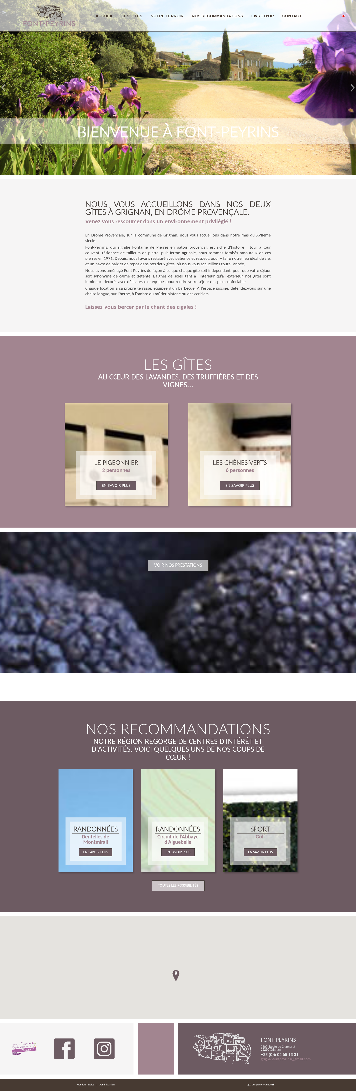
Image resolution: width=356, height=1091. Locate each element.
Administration (107, 1085)
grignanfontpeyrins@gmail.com (286, 1059)
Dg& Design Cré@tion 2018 (260, 1085)
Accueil (104, 16)
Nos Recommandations (217, 16)
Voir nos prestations (178, 565)
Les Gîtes (132, 16)
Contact (292, 16)
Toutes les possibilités (178, 886)
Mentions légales (85, 1085)
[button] (3, 88)
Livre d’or (262, 16)
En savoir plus (116, 485)
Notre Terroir (167, 16)
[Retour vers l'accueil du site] (49, 15)
